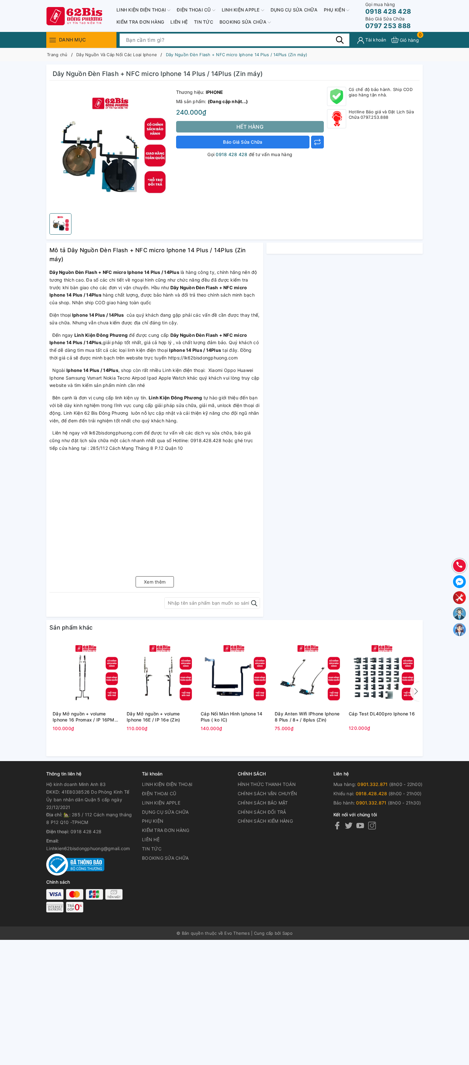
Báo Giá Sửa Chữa (242, 142)
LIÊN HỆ (179, 22)
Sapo (287, 933)
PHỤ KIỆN (335, 9)
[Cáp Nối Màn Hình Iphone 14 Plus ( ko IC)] (234, 674)
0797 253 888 (388, 23)
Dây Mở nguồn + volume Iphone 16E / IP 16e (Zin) (153, 717)
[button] (415, 691)
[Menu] (52, 39)
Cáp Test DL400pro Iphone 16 (382, 713)
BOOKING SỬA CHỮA (244, 22)
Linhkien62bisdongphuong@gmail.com (88, 848)
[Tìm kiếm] (340, 39)
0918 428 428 (388, 8)
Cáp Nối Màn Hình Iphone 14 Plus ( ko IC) (232, 717)
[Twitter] (349, 825)
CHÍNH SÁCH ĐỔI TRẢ (262, 812)
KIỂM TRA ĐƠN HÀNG (140, 22)
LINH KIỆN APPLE (241, 9)
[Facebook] (337, 825)
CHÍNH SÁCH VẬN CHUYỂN (267, 793)
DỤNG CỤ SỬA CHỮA (294, 9)
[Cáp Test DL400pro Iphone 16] (382, 674)
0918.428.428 (371, 793)
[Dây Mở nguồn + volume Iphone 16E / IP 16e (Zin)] (160, 674)
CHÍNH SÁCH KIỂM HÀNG (265, 821)
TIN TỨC (203, 22)
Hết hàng (250, 127)
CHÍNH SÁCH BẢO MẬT (263, 802)
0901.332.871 (372, 784)
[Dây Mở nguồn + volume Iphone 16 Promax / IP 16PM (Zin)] (86, 674)
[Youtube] (360, 825)
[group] (111, 148)
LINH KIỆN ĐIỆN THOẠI (141, 9)
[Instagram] (372, 825)
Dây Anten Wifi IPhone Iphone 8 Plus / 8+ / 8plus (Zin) (307, 717)
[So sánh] (317, 142)
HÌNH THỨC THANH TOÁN (267, 784)
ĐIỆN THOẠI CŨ (194, 9)
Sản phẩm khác (71, 627)
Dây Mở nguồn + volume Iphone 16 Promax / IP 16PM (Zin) (84, 717)
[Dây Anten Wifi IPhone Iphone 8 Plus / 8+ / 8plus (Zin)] (308, 674)
